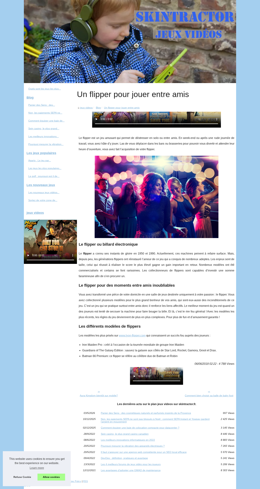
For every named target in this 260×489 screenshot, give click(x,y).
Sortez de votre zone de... (42, 200)
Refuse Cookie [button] (22, 477)
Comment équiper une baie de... (46, 120)
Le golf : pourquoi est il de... (43, 176)
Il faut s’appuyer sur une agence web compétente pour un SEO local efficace (144, 452)
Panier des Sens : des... (41, 105)
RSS (85, 481)
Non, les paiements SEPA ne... (45, 112)
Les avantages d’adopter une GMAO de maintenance (131, 470)
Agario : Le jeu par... (39, 160)
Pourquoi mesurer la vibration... (45, 144)
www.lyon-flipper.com (132, 335)
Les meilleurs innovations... (43, 136)
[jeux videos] (130, 41)
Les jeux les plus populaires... (44, 168)
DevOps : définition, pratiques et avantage (124, 458)
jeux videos (86, 107)
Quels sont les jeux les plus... (44, 88)
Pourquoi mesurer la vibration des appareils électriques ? (133, 446)
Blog (98, 107)
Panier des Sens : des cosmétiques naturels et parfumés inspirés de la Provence (146, 413)
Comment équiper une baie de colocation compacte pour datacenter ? (140, 427)
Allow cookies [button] (51, 477)
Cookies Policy (73, 481)
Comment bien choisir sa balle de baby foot (209, 395)
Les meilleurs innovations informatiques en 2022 (128, 440)
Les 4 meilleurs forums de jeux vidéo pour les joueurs (131, 464)
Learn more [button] (37, 467)
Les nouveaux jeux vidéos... (43, 192)
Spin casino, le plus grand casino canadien (125, 434)
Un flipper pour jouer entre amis (122, 107)
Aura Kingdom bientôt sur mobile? (99, 395)
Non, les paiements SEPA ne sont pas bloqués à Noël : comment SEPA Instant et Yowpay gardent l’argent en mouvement (155, 420)
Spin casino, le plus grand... (43, 128)
